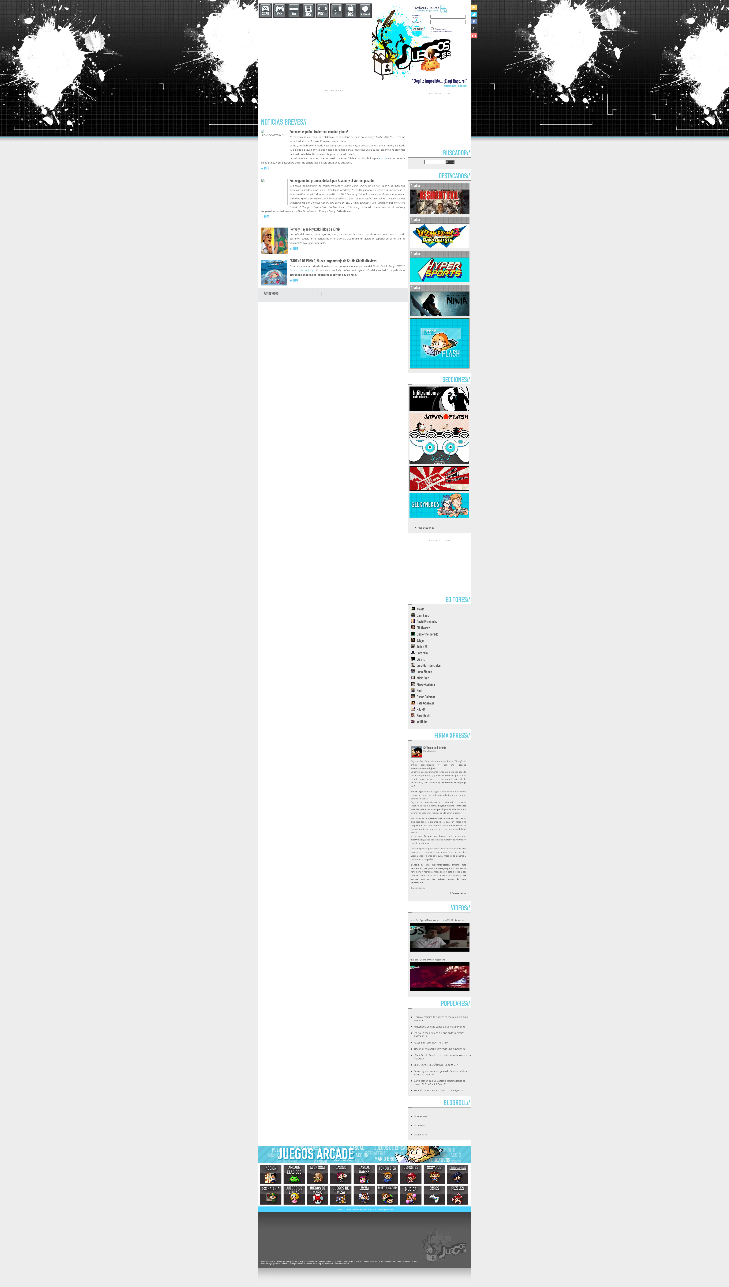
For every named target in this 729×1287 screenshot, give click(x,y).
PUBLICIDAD (367, 1209)
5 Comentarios (458, 893)
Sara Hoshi (423, 716)
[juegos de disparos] (434, 1174)
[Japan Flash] (439, 436)
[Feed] (474, 7)
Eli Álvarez (423, 628)
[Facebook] (474, 21)
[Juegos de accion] (271, 1174)
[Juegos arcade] (294, 1174)
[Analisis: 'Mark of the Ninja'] (439, 315)
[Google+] (474, 28)
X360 (265, 14)
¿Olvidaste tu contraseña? (442, 31)
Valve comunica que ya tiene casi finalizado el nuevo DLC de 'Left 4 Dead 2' (439, 1082)
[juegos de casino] (341, 1174)
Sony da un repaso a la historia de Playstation (439, 1090)
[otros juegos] (434, 1195)
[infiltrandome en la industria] (439, 410)
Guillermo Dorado (427, 635)
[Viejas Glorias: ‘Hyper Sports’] (439, 281)
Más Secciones (426, 527)
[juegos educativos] (457, 1174)
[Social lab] (439, 463)
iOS (350, 14)
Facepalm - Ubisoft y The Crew (431, 1042)
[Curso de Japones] (439, 489)
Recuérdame (440, 29)
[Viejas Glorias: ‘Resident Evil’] (439, 213)
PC (336, 14)
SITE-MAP (379, 1209)
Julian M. (422, 647)
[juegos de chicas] (294, 1195)
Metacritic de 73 (449, 761)
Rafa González (425, 704)
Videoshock (420, 1134)
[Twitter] (474, 14)
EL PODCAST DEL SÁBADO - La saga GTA (436, 1064)
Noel (419, 691)
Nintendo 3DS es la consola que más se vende (439, 1026)
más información (342, 1263)
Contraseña (417, 22)
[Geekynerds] (439, 516)
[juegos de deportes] (411, 1174)
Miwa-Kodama (426, 685)
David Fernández (427, 622)
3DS (308, 14)
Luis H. (421, 660)
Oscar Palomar (426, 697)
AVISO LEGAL (353, 1209)
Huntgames (420, 1116)
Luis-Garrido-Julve (429, 666)
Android (365, 14)
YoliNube (422, 722)
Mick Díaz (423, 679)
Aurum (383, 158)
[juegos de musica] (411, 1195)
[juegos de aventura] (317, 1174)
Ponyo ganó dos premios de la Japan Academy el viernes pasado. (332, 181)
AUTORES (389, 1209)
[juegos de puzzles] (457, 1195)
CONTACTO (340, 1209)
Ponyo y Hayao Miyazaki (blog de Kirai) (315, 230)
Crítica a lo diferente (434, 748)
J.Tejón (421, 641)
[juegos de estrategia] (271, 1195)
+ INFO (265, 169)
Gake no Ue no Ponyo (302, 270)
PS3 (279, 14)
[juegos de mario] (317, 1195)
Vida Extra (419, 1125)
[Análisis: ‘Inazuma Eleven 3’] (439, 247)
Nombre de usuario (417, 17)
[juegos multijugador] (387, 1195)
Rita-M (421, 710)
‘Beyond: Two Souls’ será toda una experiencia (439, 1049)
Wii (293, 14)
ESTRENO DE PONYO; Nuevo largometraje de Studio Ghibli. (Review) (333, 261)
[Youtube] (474, 35)
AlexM (420, 610)
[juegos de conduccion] (387, 1174)
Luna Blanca (424, 672)
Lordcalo (422, 653)
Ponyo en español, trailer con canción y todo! (319, 132)
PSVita (322, 14)
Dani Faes (423, 616)
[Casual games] (364, 1174)
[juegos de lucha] (364, 1195)
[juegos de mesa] (341, 1195)
